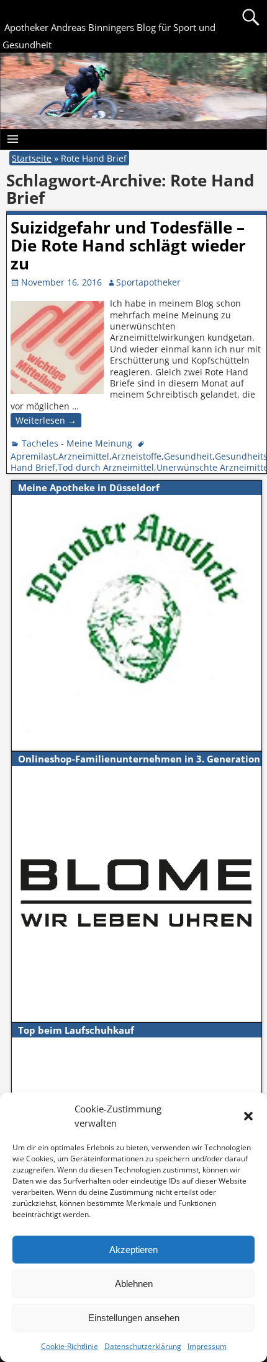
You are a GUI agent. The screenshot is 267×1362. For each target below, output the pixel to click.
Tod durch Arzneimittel (106, 467)
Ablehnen (134, 1283)
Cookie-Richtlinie (69, 1346)
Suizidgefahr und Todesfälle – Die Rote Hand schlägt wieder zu (128, 245)
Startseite (32, 158)
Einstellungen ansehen (133, 1317)
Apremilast (33, 456)
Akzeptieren (133, 1249)
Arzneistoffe (136, 456)
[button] (248, 1116)
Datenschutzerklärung (142, 1346)
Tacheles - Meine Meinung (77, 443)
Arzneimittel (83, 456)
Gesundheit (188, 456)
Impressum (207, 1346)
